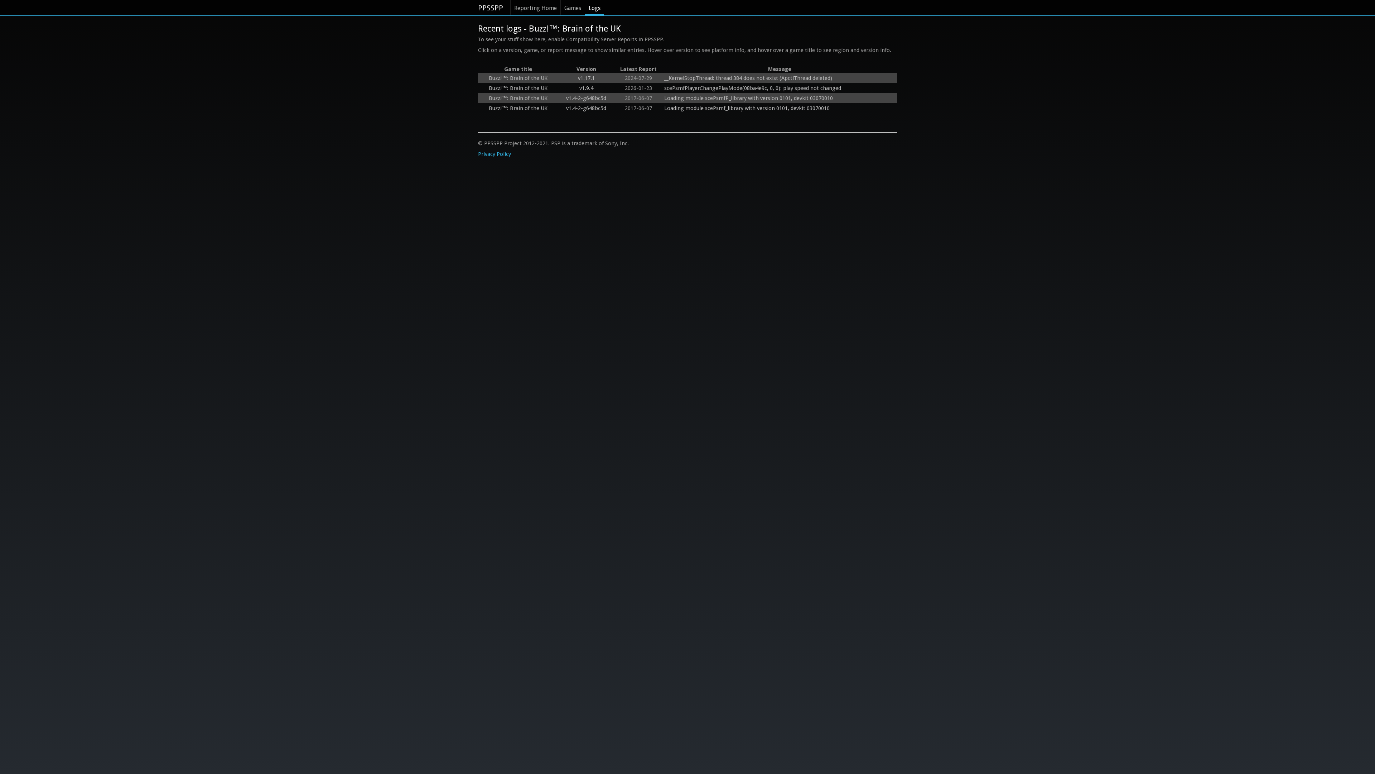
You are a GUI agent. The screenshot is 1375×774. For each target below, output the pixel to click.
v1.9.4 (586, 88)
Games (572, 8)
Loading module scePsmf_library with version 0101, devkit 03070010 (747, 108)
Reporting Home (535, 8)
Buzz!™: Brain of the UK (518, 78)
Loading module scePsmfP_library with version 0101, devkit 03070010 (748, 98)
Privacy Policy (494, 154)
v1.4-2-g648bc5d (586, 98)
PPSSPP (490, 8)
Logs (594, 8)
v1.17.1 (586, 78)
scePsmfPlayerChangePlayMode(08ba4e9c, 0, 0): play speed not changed (752, 88)
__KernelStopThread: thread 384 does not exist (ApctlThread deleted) (748, 78)
